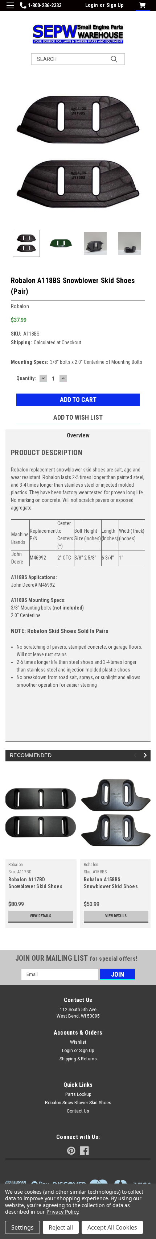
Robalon (15, 864)
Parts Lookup (78, 1094)
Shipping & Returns (78, 1058)
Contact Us (78, 1111)
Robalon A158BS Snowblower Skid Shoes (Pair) (111, 886)
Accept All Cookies (112, 1227)
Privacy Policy (62, 1211)
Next (145, 151)
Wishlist (78, 1042)
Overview (78, 435)
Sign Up (114, 5)
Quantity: (26, 378)
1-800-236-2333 (44, 5)
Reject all (61, 1227)
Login (91, 5)
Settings (22, 1227)
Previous (10, 151)
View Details (40, 916)
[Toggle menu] (10, 10)
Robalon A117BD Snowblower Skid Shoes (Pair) (35, 886)
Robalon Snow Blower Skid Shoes (78, 1102)
